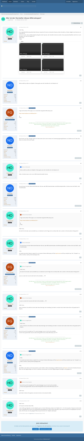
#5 (80, 163)
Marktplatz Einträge (7, 101)
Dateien (5, 98)
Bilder (5, 97)
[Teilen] (82, 23)
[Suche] (80, 1)
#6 (80, 183)
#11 (80, 316)
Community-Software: (42, 439)
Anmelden (68, 1)
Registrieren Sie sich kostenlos (44, 426)
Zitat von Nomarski (26, 167)
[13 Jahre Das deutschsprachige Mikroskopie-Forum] (42, 8)
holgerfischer (10, 19)
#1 (80, 27)
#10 (80, 294)
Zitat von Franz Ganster (27, 214)
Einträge (5, 100)
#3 (80, 108)
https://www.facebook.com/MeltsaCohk (27, 113)
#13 (80, 378)
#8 (80, 239)
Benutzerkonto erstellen (46, 429)
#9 (80, 262)
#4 (80, 136)
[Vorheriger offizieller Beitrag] (78, 158)
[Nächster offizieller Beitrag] (80, 131)
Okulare (65, 367)
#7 (80, 211)
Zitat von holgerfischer (26, 266)
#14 (80, 401)
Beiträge (5, 41)
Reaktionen (6, 94)
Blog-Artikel (6, 126)
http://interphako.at (50, 127)
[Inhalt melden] (80, 75)
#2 (80, 80)
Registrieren (75, 1)
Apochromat (58, 253)
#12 (80, 351)
